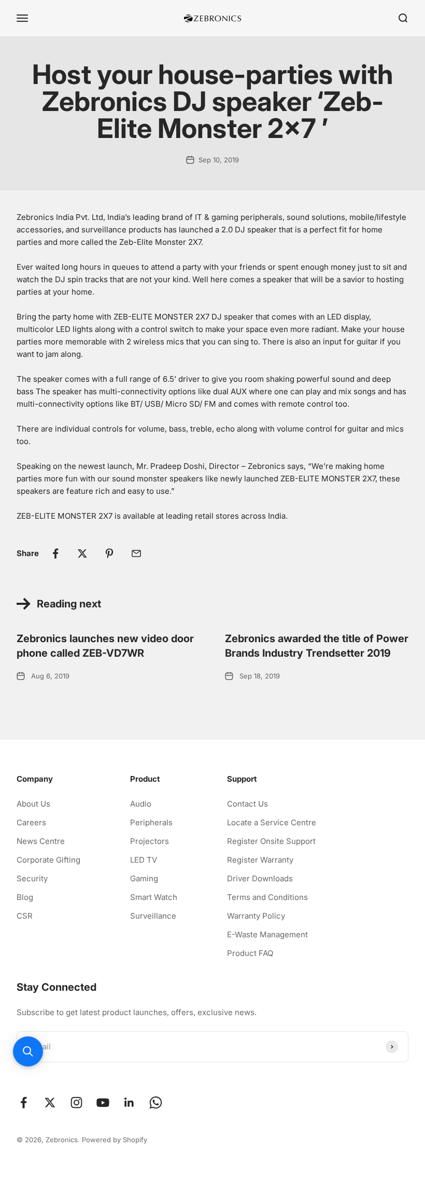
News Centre (41, 841)
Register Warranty (260, 860)
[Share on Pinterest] (109, 553)
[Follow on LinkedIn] (129, 1103)
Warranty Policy (256, 916)
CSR (25, 916)
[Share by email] (136, 553)
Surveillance (153, 916)
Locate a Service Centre (271, 822)
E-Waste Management (267, 934)
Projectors (149, 841)
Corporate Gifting (48, 860)
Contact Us (247, 804)
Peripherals (151, 822)
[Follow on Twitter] (50, 1103)
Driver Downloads (260, 878)
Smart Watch (153, 897)
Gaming (144, 878)
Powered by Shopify (114, 1139)
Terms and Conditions (267, 897)
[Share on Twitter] (82, 553)
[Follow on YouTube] (103, 1103)
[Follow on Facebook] (24, 1103)
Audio (140, 804)
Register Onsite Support (271, 841)
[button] (28, 1051)
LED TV (143, 860)
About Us (33, 804)
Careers (31, 822)
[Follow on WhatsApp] (156, 1103)
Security (32, 878)
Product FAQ (250, 953)
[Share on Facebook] (55, 553)
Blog (25, 897)
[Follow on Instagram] (76, 1103)
